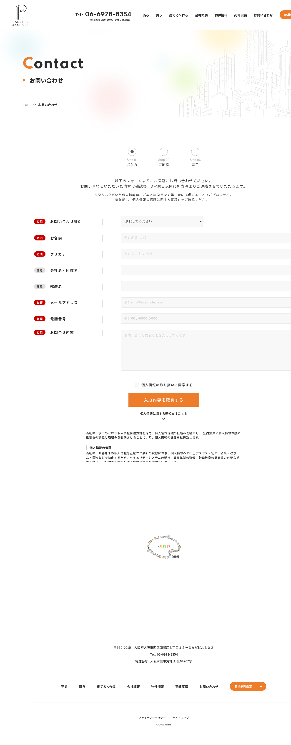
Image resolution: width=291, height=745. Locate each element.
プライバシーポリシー (152, 718)
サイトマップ (181, 718)
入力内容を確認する (163, 400)
